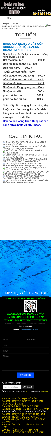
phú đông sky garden (25, 394)
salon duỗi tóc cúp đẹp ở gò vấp (23, 411)
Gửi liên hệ (25, 375)
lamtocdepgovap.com (29, 329)
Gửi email (27, 387)
